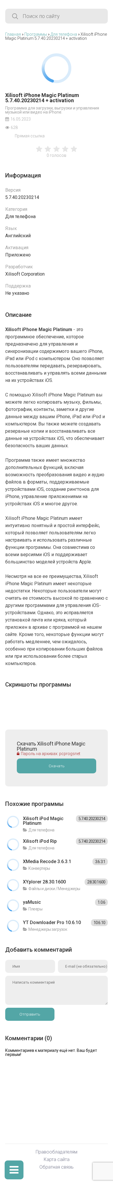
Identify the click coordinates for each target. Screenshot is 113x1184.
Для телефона (63, 34)
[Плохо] (39, 152)
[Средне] (56, 152)
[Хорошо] (65, 152)
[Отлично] (74, 152)
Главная (13, 34)
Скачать (57, 766)
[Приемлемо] (47, 152)
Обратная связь (56, 1167)
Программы (35, 34)
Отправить (29, 1014)
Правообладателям (56, 1152)
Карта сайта (57, 1159)
